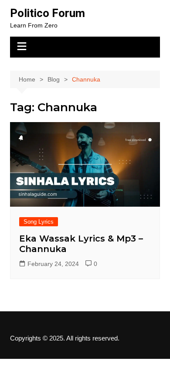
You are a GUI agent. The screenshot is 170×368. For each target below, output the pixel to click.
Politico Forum (47, 13)
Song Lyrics (39, 221)
